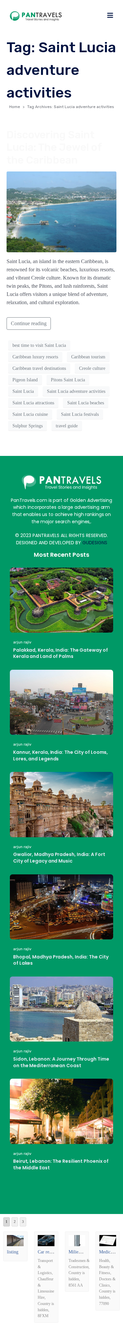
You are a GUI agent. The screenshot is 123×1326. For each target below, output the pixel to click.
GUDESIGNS (94, 542)
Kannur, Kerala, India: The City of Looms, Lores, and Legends (60, 755)
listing (12, 1251)
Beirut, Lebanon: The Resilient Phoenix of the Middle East (61, 1164)
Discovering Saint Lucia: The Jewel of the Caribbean (54, 147)
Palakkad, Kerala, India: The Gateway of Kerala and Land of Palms (60, 653)
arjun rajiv (22, 642)
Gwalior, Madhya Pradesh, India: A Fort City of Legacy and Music (59, 857)
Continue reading (29, 323)
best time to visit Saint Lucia (39, 345)
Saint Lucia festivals (80, 414)
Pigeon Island (25, 379)
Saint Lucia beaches (85, 402)
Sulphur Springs (27, 425)
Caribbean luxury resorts (35, 356)
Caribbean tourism (88, 356)
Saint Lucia (23, 391)
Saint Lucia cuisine (30, 414)
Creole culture (92, 368)
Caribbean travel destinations (39, 368)
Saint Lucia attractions (33, 402)
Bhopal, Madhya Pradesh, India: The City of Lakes (61, 960)
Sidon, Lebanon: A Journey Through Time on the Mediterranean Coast (61, 1062)
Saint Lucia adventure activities (76, 391)
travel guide (67, 425)
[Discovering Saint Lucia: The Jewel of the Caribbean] (61, 211)
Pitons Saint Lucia (68, 379)
